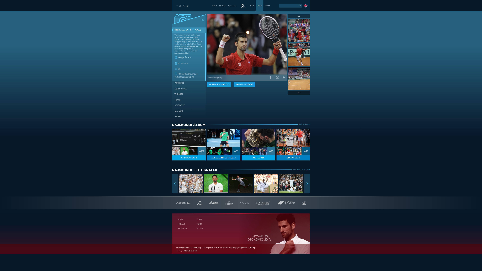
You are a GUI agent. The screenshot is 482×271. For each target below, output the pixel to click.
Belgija (181, 57)
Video (267, 6)
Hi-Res (177, 117)
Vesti (214, 6)
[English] (305, 5)
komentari (219, 84)
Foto (259, 6)
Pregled (179, 83)
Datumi (178, 111)
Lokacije (179, 105)
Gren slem (180, 89)
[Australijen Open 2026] (223, 138)
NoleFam (232, 6)
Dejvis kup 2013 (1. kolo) (187, 30)
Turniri (178, 94)
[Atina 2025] (258, 138)
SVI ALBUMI (304, 125)
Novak (222, 6)
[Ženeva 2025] (293, 138)
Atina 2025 (258, 158)
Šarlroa (188, 57)
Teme (177, 100)
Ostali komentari (244, 84)
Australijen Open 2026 (223, 158)
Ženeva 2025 (293, 158)
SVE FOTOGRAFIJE (301, 170)
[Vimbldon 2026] (189, 138)
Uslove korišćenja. (249, 248)
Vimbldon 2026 (189, 158)
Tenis (252, 6)
